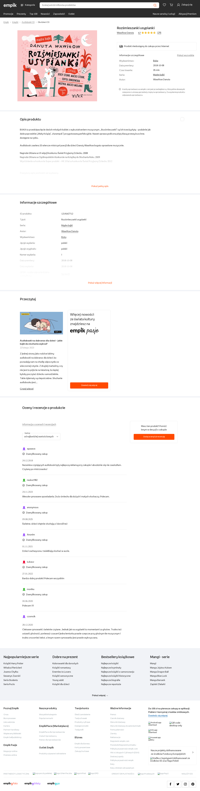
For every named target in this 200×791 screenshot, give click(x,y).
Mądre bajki (159, 75)
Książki (15, 22)
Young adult (58, 680)
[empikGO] (53, 784)
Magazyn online (10, 751)
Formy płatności (117, 730)
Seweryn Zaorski (12, 676)
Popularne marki (46, 718)
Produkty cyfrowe (82, 722)
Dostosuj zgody (116, 757)
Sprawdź (65, 274)
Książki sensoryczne (62, 676)
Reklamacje (115, 737)
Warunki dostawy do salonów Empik (125, 726)
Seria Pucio (9, 684)
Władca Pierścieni (13, 668)
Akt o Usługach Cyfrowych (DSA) (124, 753)
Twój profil (79, 730)
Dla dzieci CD (43, 22)
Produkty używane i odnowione (52, 754)
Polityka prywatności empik (122, 760)
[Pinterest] (192, 784)
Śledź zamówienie (82, 715)
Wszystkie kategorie (48, 715)
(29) (159, 33)
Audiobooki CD (28, 22)
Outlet (71, 14)
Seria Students (11, 680)
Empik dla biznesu (82, 744)
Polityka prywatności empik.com (124, 749)
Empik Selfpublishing (12, 737)
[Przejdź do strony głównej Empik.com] (10, 5)
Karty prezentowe (82, 748)
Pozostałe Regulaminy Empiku (123, 745)
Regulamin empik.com (119, 741)
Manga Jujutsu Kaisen (161, 668)
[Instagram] (185, 784)
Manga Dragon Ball (159, 672)
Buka (155, 61)
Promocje (8, 14)
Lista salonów (9, 722)
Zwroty (113, 734)
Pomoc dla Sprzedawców (50, 740)
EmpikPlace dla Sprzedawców (52, 732)
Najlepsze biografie (110, 680)
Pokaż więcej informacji (100, 283)
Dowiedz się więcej (89, 385)
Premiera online (10, 755)
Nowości (45, 14)
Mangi (153, 663)
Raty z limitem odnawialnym (122, 768)
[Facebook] (170, 784)
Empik (6, 22)
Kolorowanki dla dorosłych (65, 663)
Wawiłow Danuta (125, 33)
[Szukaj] (155, 5)
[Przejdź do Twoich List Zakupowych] (164, 5)
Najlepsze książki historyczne (116, 676)
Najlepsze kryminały (111, 668)
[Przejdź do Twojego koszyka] (172, 5)
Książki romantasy (61, 668)
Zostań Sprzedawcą (48, 736)
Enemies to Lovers (61, 672)
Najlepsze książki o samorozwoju (117, 672)
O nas (6, 715)
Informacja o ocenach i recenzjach (39, 424)
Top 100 (33, 14)
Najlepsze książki (109, 663)
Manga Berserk (157, 680)
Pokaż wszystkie (185, 55)
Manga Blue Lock (158, 676)
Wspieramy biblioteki (12, 734)
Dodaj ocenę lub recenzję (154, 437)
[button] (57, 66)
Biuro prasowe (10, 718)
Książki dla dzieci (60, 684)
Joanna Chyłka (11, 672)
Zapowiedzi (59, 14)
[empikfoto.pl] (11, 784)
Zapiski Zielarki (157, 684)
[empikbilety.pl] (33, 784)
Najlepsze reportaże (111, 684)
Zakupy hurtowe (82, 751)
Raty (112, 764)
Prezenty (21, 14)
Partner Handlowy (11, 730)
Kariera (7, 726)
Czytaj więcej (27, 389)
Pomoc (113, 715)
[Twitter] (178, 784)
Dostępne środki (81, 726)
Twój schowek (81, 718)
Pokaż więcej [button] (98, 695)
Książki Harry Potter (13, 663)
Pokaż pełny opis (100, 186)
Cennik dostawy (117, 718)
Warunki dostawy (117, 722)
